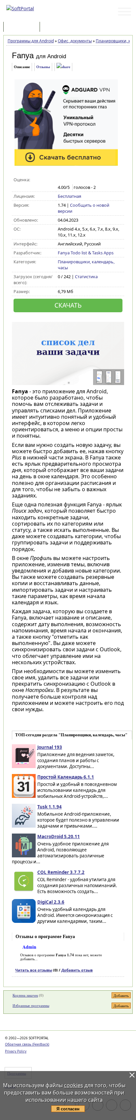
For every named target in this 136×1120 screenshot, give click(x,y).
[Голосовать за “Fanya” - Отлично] (88, 180)
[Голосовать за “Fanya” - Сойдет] (75, 180)
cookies (73, 1085)
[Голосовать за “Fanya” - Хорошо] (82, 180)
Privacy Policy (15, 1051)
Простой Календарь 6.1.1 (65, 777)
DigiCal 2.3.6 (50, 902)
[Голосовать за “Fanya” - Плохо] (68, 180)
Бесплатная (69, 196)
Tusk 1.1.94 (49, 807)
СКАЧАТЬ (68, 305)
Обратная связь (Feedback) (27, 1044)
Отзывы (43, 67)
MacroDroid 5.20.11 (58, 837)
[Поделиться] (63, 67)
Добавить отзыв (77, 970)
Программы (23, 27)
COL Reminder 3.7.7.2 (61, 872)
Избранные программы (31, 1006)
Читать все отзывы (33, 970)
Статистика (86, 277)
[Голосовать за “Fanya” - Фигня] (61, 180)
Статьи (56, 27)
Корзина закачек (25, 995)
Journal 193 (49, 747)
